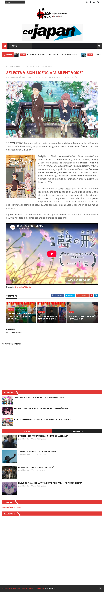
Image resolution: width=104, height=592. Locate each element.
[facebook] (90, 2)
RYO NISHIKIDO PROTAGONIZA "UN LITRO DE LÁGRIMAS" (42, 54)
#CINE (80, 55)
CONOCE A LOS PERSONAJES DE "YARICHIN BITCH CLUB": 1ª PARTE (42, 419)
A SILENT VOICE (58, 77)
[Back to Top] (100, 588)
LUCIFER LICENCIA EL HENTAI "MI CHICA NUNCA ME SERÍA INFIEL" (41, 408)
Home (8, 66)
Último (27, 431)
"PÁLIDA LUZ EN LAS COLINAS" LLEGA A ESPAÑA (82, 317)
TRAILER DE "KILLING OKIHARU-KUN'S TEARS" (37, 451)
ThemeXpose (49, 588)
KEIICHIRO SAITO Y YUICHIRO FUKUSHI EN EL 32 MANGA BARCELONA (20, 316)
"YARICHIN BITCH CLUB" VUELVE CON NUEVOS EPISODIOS (39, 397)
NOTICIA (15, 66)
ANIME (15, 77)
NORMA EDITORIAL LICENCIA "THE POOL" (36, 467)
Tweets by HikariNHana (12, 507)
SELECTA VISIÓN (71, 77)
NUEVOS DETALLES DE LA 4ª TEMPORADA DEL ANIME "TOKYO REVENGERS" (50, 483)
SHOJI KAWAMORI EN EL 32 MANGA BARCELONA (49, 317)
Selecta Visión (23, 287)
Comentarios (77, 431)
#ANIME (10, 310)
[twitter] (94, 2)
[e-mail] (97, 2)
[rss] (86, 2)
